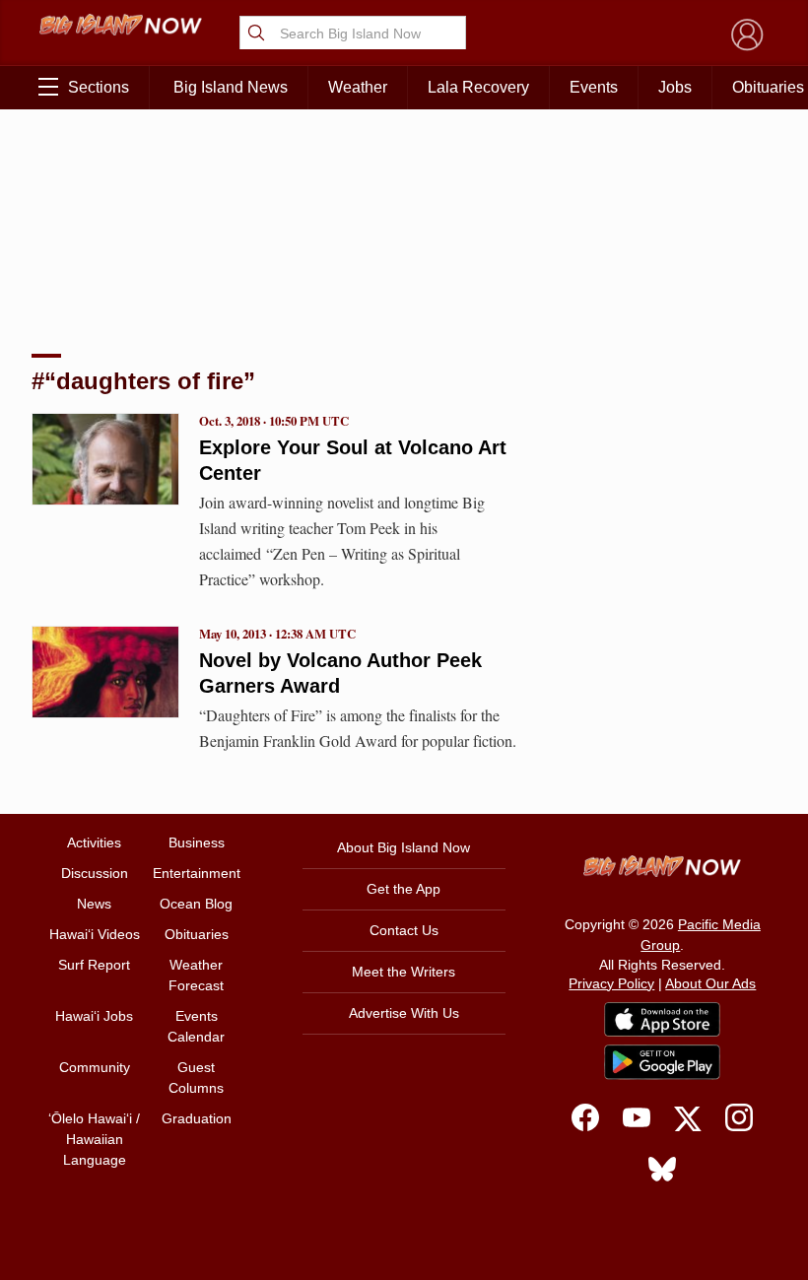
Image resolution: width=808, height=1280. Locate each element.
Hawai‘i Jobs (94, 1016)
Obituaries (197, 934)
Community (94, 1067)
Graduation (197, 1118)
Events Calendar (196, 1026)
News (94, 903)
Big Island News (230, 87)
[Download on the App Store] (662, 1019)
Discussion (94, 873)
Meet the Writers (403, 971)
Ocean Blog (196, 903)
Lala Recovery (478, 87)
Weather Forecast (196, 975)
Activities (94, 842)
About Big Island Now (403, 847)
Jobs (675, 87)
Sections (98, 87)
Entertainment (196, 873)
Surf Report (94, 965)
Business (196, 842)
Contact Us (404, 930)
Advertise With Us (404, 1013)
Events (594, 87)
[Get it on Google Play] (662, 1062)
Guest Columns (196, 1077)
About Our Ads (710, 983)
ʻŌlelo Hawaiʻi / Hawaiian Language (94, 1139)
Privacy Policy (611, 983)
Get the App (403, 889)
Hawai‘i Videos (94, 934)
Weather (357, 87)
